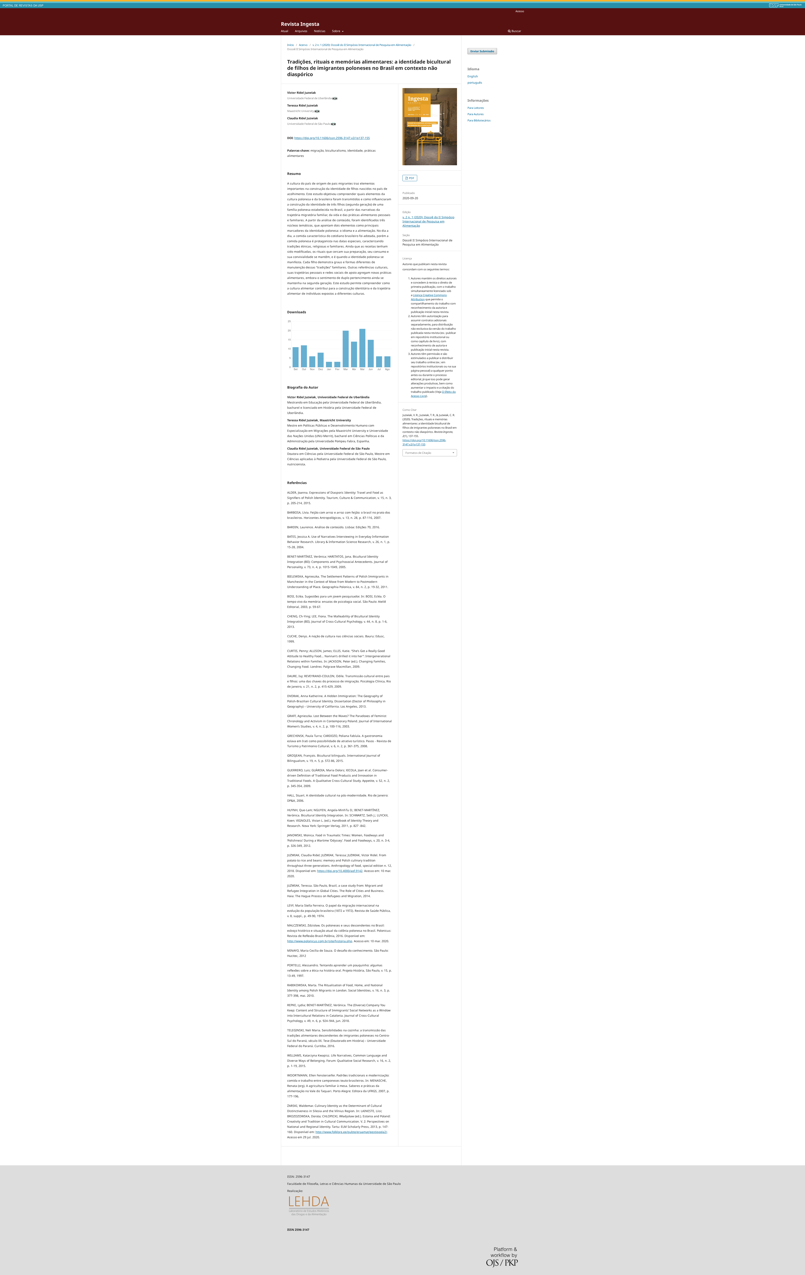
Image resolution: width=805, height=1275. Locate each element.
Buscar (516, 31)
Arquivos (301, 31)
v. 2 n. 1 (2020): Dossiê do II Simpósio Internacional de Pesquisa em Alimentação (362, 45)
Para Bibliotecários (479, 120)
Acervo (303, 45)
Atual (284, 31)
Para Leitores (475, 108)
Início (290, 45)
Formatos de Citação (418, 453)
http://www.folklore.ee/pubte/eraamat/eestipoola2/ (351, 1132)
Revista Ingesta (300, 23)
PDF (411, 178)
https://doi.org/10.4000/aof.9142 (339, 871)
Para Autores (475, 114)
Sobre (336, 31)
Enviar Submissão (482, 51)
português (474, 83)
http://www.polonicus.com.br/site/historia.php (319, 941)
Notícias (319, 31)
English (472, 76)
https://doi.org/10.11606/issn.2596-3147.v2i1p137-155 (332, 138)
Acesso (519, 11)
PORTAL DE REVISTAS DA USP (23, 5)
